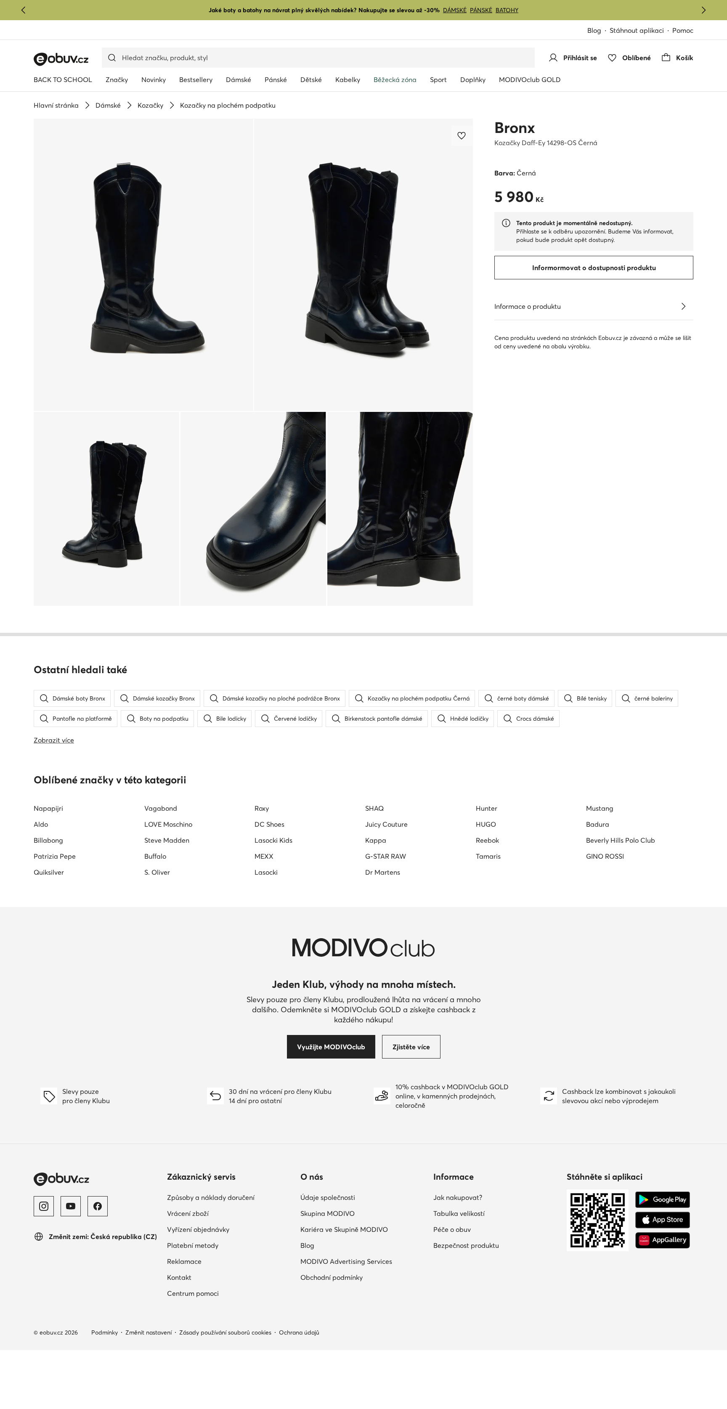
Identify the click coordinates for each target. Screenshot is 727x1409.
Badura (597, 824)
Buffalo (155, 856)
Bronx (514, 127)
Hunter (486, 808)
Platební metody (229, 1245)
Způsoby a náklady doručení (230, 1197)
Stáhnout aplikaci (641, 31)
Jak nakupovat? (494, 1197)
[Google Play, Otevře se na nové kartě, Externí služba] (662, 1199)
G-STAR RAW (385, 856)
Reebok (487, 840)
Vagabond (160, 808)
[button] (143, 265)
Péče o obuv (488, 1229)
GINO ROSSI (605, 856)
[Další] (703, 10)
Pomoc (682, 30)
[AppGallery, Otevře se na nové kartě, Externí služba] (662, 1240)
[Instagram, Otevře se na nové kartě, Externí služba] (44, 1206)
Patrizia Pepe (55, 856)
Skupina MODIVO (363, 1213)
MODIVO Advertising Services (363, 1261)
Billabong (48, 840)
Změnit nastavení (148, 1332)
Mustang (599, 808)
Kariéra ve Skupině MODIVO (363, 1229)
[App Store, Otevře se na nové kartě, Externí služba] (662, 1220)
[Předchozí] (23, 10)
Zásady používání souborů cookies (225, 1332)
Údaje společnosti (363, 1197)
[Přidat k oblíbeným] (462, 135)
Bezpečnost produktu (496, 1245)
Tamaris (488, 856)
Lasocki (266, 872)
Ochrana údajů (299, 1332)
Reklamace (221, 1261)
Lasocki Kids (273, 840)
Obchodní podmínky (363, 1277)
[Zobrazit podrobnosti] (683, 306)
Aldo (41, 824)
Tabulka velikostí (495, 1213)
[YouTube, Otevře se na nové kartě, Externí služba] (71, 1206)
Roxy (262, 808)
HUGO (486, 824)
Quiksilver (49, 872)
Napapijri (48, 808)
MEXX (264, 856)
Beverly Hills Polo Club (620, 840)
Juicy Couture (386, 824)
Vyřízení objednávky (230, 1229)
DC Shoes (269, 824)
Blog (598, 31)
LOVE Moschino (168, 824)
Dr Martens (382, 872)
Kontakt (216, 1277)
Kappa (375, 840)
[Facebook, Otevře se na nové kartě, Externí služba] (98, 1206)
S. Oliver (157, 872)
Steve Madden (166, 840)
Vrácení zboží (224, 1213)
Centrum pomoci (229, 1293)
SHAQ (374, 808)
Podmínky (104, 1332)
